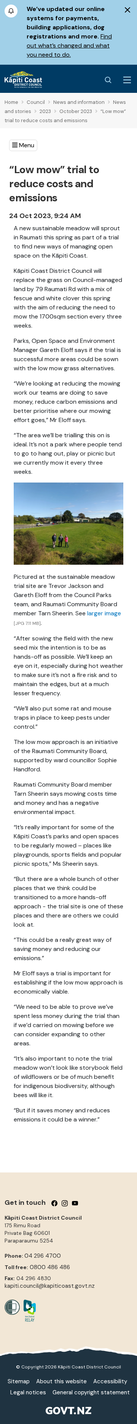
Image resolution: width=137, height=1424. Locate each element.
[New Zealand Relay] (28, 1311)
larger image (104, 613)
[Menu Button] (127, 80)
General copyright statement (91, 1392)
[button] (23, 145)
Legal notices (28, 1392)
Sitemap (19, 1381)
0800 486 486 (50, 1267)
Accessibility (110, 1381)
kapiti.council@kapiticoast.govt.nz (50, 1286)
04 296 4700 (42, 1256)
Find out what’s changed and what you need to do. (69, 45)
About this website (61, 1381)
